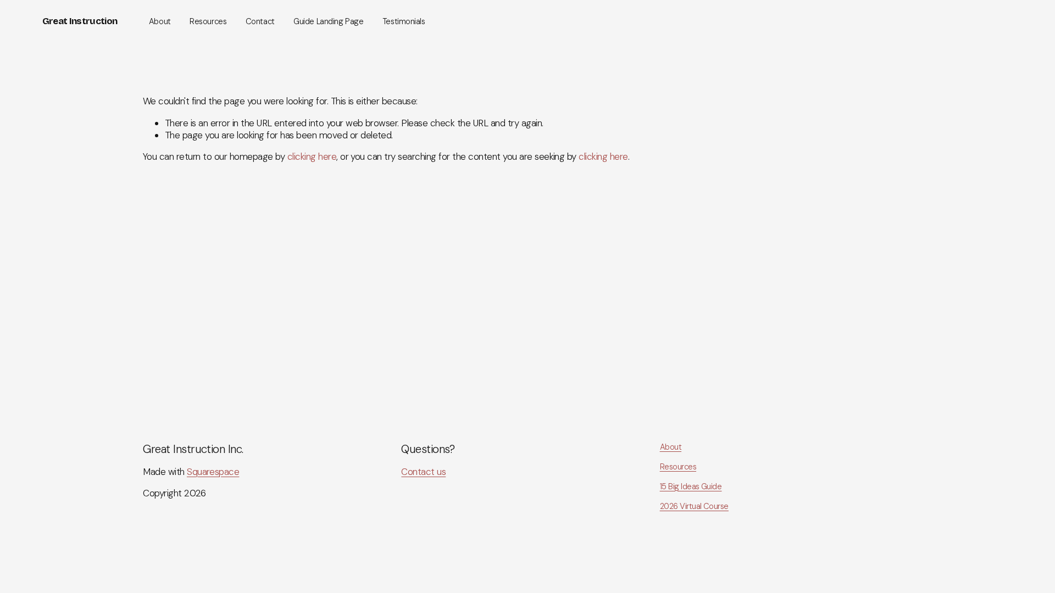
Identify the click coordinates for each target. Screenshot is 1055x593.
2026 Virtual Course (694, 506)
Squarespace (213, 472)
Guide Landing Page (328, 21)
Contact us (423, 472)
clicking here (311, 156)
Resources (208, 21)
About (160, 21)
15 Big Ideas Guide (691, 487)
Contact (260, 21)
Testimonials (403, 21)
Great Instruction (79, 21)
